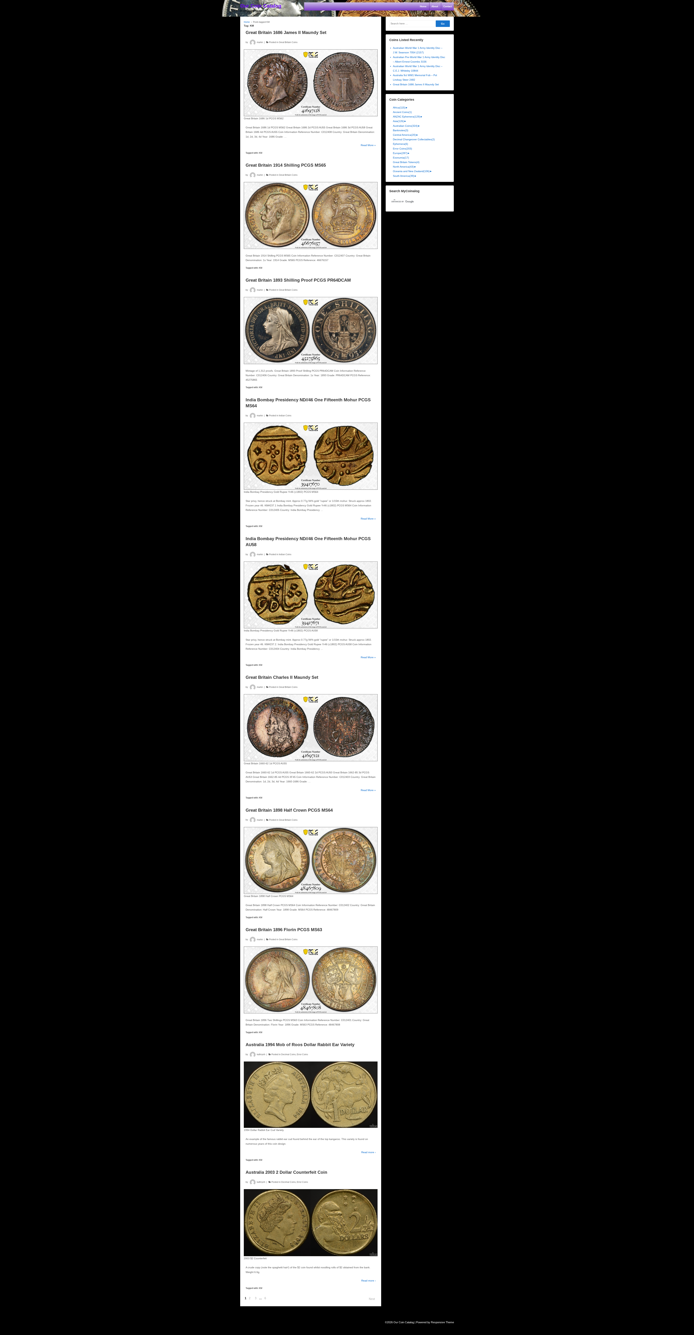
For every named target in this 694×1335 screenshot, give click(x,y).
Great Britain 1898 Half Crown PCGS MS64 (289, 810)
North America (403, 166)
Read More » (368, 146)
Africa (399, 107)
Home (423, 6)
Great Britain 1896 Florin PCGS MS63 (284, 929)
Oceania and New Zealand (411, 171)
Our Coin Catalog (260, 6)
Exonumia (401, 157)
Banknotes (400, 130)
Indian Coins (285, 415)
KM (260, 153)
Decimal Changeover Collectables (414, 139)
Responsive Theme (442, 1322)
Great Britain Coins (288, 42)
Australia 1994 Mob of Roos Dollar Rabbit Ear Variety (300, 1044)
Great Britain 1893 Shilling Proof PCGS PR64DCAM (298, 280)
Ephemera (400, 143)
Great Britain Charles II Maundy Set (282, 677)
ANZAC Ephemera (406, 116)
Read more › (368, 1152)
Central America (404, 134)
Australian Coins (405, 125)
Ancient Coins (402, 112)
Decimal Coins (288, 1054)
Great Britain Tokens (406, 162)
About (434, 6)
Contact (447, 6)
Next (372, 1298)
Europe (400, 153)
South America (403, 175)
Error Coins (302, 1054)
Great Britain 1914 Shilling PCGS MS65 (286, 165)
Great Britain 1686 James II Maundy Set (286, 32)
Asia (398, 121)
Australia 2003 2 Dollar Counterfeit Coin (286, 1172)
